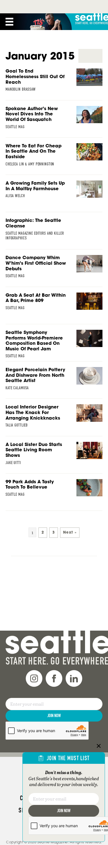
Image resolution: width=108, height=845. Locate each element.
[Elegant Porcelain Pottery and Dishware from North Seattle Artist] (54, 382)
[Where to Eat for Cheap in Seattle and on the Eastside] (54, 158)
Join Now (54, 715)
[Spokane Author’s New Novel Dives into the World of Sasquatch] (54, 121)
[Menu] (9, 22)
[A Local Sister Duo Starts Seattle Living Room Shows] (54, 457)
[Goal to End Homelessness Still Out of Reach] (54, 84)
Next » (69, 532)
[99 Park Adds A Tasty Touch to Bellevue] (54, 494)
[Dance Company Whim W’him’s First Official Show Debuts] (54, 270)
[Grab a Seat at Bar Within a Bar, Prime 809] (54, 308)
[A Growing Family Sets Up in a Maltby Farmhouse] (54, 196)
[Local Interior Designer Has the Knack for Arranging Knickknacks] (54, 419)
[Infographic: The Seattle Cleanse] (54, 233)
